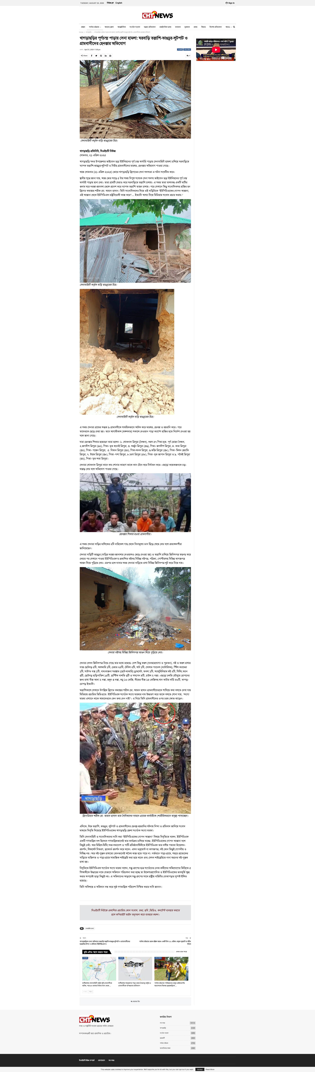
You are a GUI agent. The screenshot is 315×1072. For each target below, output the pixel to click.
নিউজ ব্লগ (110, 3)
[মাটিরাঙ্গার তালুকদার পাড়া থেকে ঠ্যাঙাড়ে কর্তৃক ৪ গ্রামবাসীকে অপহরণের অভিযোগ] (135, 969)
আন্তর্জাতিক (122, 27)
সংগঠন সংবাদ (135, 27)
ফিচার (203, 27)
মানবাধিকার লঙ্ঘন (165, 1048)
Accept (200, 1069)
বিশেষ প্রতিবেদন (216, 27)
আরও (228, 27)
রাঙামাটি (162, 1038)
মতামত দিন (136, 1001)
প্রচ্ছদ (83, 27)
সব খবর (162, 1023)
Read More (210, 1069)
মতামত (178, 27)
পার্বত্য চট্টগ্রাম (94, 27)
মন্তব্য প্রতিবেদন (150, 27)
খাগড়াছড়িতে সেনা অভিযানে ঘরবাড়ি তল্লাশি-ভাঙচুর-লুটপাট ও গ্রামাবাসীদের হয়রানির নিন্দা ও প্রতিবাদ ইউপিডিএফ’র (105, 942)
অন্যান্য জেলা (109, 27)
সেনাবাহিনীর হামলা (90, 928)
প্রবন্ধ (195, 27)
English (119, 3)
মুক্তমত (187, 27)
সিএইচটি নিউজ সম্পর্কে (86, 1060)
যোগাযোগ (101, 1060)
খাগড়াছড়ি (180, 49)
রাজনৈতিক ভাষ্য (165, 27)
